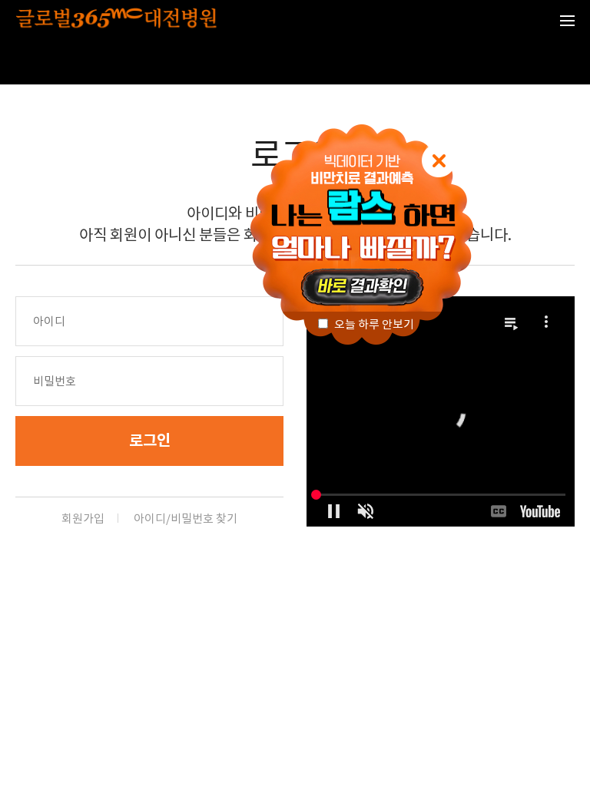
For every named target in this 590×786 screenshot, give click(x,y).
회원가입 (82, 518)
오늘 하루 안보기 (373, 324)
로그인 (150, 441)
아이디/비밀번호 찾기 (185, 518)
